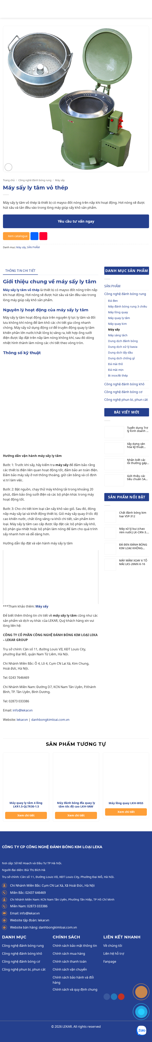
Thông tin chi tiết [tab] (20, 271)
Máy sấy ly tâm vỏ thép (21, 290)
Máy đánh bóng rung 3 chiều (127, 306)
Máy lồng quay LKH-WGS (126, 803)
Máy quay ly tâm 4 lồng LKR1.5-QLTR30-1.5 (26, 804)
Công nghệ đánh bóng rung (34, 180)
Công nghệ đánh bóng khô (124, 384)
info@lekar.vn (23, 710)
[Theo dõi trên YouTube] (121, 996)
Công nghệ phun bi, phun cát (126, 399)
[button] (5, 9)
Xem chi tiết (25, 815)
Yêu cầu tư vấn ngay (76, 221)
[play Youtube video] (50, 577)
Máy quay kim (117, 324)
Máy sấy (60, 180)
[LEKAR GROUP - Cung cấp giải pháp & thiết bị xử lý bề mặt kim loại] (76, 9)
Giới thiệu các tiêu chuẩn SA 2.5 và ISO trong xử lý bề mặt (137, 477)
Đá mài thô (115, 364)
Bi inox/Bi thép (118, 375)
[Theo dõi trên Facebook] (107, 996)
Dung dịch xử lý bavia (122, 347)
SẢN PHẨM (33, 247)
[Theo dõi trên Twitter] (114, 996)
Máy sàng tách (117, 335)
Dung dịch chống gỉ (121, 358)
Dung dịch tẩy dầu (120, 352)
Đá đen (113, 301)
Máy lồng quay (118, 312)
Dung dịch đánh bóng (123, 341)
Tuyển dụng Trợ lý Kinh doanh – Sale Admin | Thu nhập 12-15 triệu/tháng (137, 429)
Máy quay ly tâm (119, 318)
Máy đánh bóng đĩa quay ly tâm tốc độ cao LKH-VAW (76, 804)
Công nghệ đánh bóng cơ (123, 392)
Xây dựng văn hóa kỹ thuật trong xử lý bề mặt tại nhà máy (138, 445)
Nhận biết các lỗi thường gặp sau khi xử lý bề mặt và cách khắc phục (137, 461)
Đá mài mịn (116, 370)
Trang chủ (9, 180)
